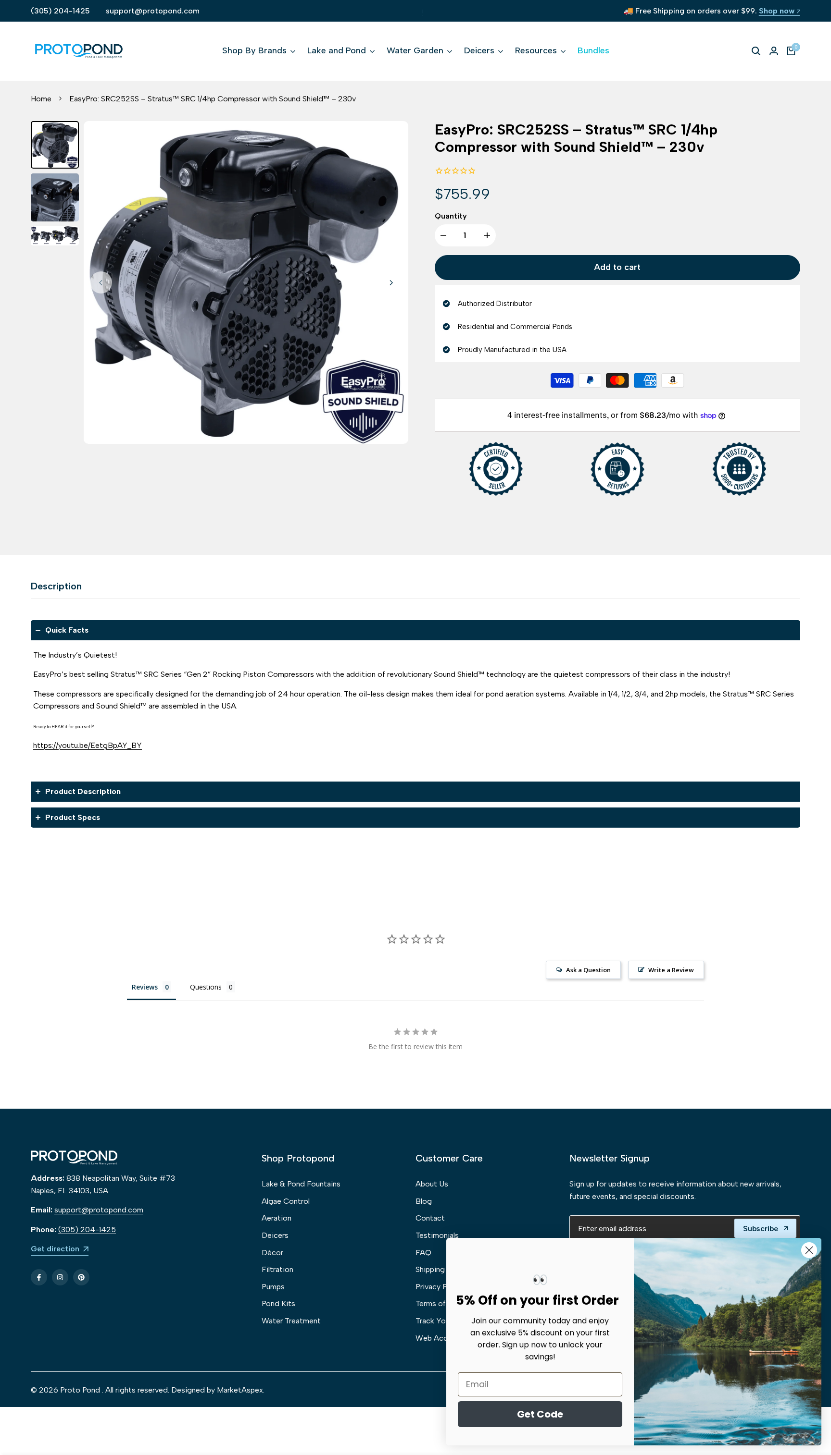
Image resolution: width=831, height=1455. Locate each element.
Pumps (273, 1286)
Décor (272, 1252)
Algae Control (286, 1201)
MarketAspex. (240, 1389)
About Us (432, 1183)
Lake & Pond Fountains (301, 1183)
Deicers (275, 1235)
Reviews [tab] (145, 986)
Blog (424, 1201)
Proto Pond (80, 1389)
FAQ (423, 1252)
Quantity (451, 215)
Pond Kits (278, 1303)
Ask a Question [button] (588, 970)
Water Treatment (291, 1320)
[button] (415, 630)
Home (41, 98)
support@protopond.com (153, 10)
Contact (430, 1218)
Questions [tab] (206, 986)
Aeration (276, 1218)
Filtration (277, 1269)
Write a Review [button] (671, 970)
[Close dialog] (809, 1250)
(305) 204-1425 (60, 10)
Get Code (540, 1414)
